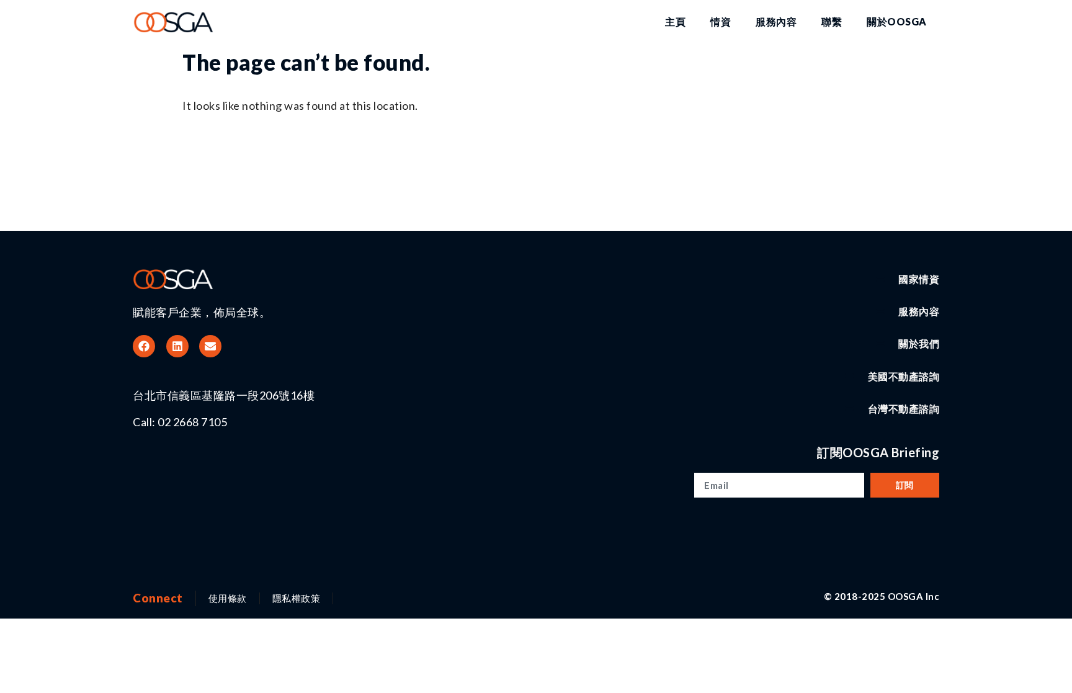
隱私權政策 (296, 598)
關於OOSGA (897, 21)
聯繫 (831, 21)
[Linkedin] (177, 346)
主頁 (675, 21)
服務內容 (776, 21)
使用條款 (227, 598)
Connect (158, 598)
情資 (720, 21)
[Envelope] (210, 346)
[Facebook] (144, 346)
